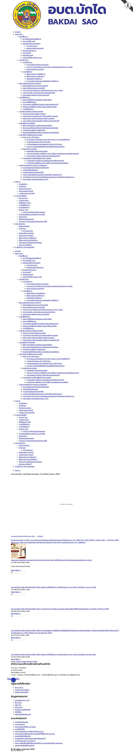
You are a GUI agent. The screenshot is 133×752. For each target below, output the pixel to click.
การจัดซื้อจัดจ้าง (24, 97)
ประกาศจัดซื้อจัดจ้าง (29, 102)
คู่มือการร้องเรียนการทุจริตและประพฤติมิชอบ (37, 125)
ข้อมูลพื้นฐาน (23, 36)
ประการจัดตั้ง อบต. (29, 41)
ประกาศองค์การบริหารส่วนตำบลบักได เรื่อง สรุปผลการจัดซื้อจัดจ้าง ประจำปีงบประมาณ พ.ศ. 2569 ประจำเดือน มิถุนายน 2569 (53, 654)
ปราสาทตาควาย (32, 46)
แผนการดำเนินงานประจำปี (35, 69)
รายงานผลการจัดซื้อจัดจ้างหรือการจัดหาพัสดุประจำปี (40, 104)
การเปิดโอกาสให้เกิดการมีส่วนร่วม (34, 130)
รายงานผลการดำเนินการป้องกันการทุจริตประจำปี (43, 156)
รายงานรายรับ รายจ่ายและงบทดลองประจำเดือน (39, 93)
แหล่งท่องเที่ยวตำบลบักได (31, 44)
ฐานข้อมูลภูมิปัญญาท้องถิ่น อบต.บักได (32, 214)
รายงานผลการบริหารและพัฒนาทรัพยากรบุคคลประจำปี (41, 121)
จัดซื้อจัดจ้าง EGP (25, 203)
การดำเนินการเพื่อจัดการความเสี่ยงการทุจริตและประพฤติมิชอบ (47, 163)
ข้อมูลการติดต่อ (24, 226)
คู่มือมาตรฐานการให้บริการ (35, 76)
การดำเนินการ (27, 62)
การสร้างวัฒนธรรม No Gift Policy (39, 142)
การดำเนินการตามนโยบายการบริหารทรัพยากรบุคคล (40, 116)
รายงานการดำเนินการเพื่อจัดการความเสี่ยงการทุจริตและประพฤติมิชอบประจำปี (53, 154)
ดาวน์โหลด (40, 536)
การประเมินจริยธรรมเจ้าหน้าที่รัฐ (33, 172)
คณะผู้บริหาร (23, 184)
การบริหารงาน (23, 60)
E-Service (22, 228)
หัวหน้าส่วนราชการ (25, 189)
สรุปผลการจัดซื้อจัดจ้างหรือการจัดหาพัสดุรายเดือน (40, 107)
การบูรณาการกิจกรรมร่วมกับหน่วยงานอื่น (33, 221)
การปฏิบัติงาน (27, 72)
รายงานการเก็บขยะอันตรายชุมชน (34, 212)
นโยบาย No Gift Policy (31, 137)
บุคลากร (17, 182)
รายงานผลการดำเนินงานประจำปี (37, 65)
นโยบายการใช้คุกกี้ (25, 245)
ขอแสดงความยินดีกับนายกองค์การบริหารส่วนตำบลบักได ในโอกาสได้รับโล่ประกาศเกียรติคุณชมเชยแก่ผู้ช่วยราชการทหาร (51, 560)
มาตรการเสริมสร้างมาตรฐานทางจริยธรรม (33, 165)
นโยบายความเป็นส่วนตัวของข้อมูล (30, 242)
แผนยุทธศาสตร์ (28, 55)
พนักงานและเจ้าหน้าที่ (26, 191)
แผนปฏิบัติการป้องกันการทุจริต (37, 151)
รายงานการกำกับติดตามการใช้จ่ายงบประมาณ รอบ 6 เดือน (43, 90)
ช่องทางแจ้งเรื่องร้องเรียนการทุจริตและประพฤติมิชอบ (40, 128)
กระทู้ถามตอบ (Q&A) (26, 235)
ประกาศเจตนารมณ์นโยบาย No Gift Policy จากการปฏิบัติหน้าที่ (48, 139)
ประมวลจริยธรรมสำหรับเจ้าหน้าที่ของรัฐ (36, 168)
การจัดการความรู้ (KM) (26, 193)
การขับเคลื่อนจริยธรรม (30, 170)
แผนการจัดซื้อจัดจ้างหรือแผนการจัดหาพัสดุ (37, 100)
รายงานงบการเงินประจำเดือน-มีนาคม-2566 (23, 536)
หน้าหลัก (18, 32)
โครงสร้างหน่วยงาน (29, 51)
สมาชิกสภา (22, 186)
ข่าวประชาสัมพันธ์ (20, 196)
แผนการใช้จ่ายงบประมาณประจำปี (30, 83)
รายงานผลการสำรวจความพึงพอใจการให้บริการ (43, 81)
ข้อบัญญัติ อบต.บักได (26, 233)
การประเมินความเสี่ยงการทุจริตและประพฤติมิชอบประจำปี (45, 161)
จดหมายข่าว (23, 217)
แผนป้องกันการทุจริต (30, 149)
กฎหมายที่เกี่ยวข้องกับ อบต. (32, 58)
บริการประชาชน (20, 224)
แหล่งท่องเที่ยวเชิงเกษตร (35, 48)
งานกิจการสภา (24, 200)
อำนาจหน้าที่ (27, 53)
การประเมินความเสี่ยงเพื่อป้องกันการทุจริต (37, 158)
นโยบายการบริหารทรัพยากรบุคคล (34, 114)
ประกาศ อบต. (23, 198)
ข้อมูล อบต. (19, 34)
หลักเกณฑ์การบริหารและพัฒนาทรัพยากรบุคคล (38, 118)
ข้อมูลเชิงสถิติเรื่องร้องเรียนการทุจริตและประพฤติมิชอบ (41, 132)
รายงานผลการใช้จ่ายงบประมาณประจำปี (36, 95)
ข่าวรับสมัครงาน (24, 207)
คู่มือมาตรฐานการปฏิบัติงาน (36, 74)
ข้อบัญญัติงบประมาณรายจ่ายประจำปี (35, 86)
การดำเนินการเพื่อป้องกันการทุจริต (30, 135)
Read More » (16, 570)
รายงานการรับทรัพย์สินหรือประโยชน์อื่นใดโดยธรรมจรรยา (46, 147)
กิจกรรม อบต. (23, 210)
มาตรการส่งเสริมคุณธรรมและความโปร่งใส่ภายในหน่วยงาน (42, 175)
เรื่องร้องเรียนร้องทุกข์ (26, 219)
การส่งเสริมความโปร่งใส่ (27, 123)
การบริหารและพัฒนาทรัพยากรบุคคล (31, 111)
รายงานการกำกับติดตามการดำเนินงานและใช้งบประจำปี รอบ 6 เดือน (50, 67)
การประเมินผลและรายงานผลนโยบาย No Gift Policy (44, 144)
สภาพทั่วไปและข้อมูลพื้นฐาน (32, 39)
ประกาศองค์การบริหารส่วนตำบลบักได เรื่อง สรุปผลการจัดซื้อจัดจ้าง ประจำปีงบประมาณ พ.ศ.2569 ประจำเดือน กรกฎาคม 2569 (53, 587)
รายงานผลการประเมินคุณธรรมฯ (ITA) (35, 179)
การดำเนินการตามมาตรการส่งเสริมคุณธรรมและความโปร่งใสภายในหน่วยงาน (48, 177)
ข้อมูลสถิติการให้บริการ (34, 79)
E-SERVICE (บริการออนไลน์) (24, 247)
